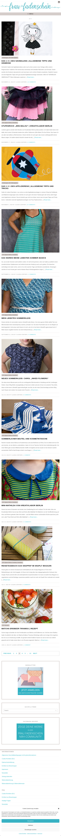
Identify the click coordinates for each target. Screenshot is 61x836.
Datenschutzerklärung (31, 833)
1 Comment (25, 453)
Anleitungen (5, 57)
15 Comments (30, 82)
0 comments (29, 142)
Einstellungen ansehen (30, 829)
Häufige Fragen (6, 796)
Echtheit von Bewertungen (9, 761)
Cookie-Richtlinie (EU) (8, 754)
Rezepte (6, 620)
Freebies (13, 560)
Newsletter (5, 768)
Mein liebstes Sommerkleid (16, 316)
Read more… (8, 77)
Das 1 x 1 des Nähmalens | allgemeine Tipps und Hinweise (26, 62)
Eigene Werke (8, 122)
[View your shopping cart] (59, 2)
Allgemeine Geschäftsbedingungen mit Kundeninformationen (18, 750)
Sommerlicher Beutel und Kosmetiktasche (24, 437)
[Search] (55, 705)
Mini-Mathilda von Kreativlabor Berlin (23, 503)
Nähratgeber (14, 57)
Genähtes (13, 122)
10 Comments (29, 202)
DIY (9, 57)
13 (29, 648)
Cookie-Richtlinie (22, 833)
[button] (58, 808)
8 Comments (25, 392)
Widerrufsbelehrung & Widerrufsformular (13, 779)
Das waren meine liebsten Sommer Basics (23, 256)
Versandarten (5, 803)
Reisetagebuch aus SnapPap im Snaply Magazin (26, 564)
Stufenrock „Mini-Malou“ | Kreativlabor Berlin (26, 126)
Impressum (39, 833)
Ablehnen (30, 825)
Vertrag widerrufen (7, 771)
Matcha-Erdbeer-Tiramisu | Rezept (19, 624)
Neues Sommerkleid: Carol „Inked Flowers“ (24, 376)
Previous (7, 648)
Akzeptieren (30, 820)
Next (34, 648)
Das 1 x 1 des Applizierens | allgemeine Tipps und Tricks (30, 186)
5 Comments (29, 332)
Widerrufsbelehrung (7, 775)
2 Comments (29, 272)
